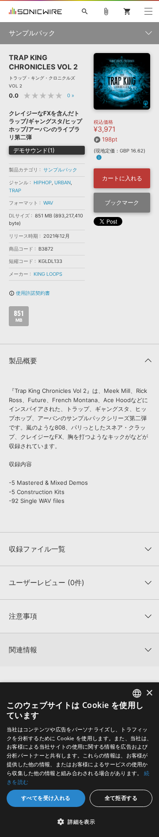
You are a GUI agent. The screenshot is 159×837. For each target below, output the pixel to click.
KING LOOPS (48, 274)
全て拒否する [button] (121, 798)
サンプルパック (60, 170)
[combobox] (136, 693)
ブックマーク (122, 202)
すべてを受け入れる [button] (46, 798)
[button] (79, 821)
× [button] (149, 693)
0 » (70, 95)
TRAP (15, 190)
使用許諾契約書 (29, 293)
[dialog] (79, 759)
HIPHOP (43, 182)
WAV (48, 203)
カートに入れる (122, 178)
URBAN (62, 182)
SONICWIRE (35, 11)
